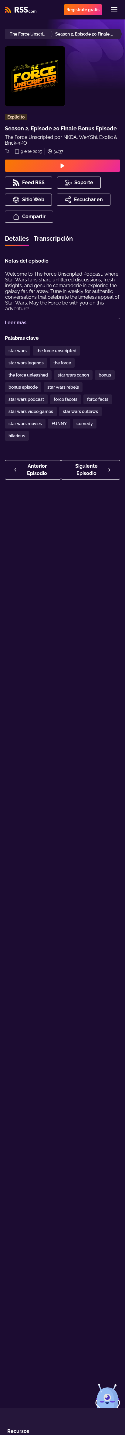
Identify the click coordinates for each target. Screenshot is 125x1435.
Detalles (17, 238)
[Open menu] (114, 10)
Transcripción (53, 238)
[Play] (62, 166)
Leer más (15, 322)
